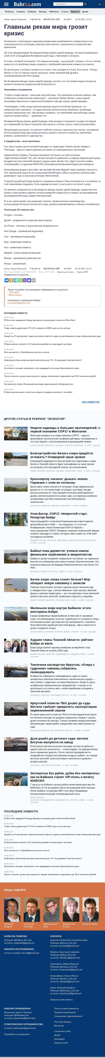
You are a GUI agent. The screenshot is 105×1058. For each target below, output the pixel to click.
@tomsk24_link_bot (69, 991)
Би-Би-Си (36, 19)
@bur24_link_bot (68, 943)
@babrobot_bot (21, 1015)
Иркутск (54, 571)
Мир (57, 19)
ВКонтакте (15, 295)
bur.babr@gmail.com (69, 946)
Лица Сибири (15, 890)
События (69, 445)
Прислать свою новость (61, 1000)
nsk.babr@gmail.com (69, 982)
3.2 (21, 1052)
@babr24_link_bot (23, 940)
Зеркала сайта (61, 1043)
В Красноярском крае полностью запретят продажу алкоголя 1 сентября (38, 392)
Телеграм (14, 292)
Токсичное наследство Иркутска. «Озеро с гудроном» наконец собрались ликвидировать (62, 668)
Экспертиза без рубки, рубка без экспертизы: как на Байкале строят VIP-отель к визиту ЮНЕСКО (65, 777)
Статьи (64, 11)
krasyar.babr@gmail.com (70, 970)
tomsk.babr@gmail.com (70, 993)
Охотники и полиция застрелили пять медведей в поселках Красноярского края (41, 368)
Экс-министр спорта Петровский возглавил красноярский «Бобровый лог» (38, 384)
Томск (79, 471)
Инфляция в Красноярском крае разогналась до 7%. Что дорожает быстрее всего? (43, 360)
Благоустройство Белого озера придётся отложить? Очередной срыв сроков (61, 455)
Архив (85, 11)
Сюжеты (20, 11)
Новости (75, 11)
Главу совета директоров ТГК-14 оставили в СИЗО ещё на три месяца (37, 328)
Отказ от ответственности (66, 1008)
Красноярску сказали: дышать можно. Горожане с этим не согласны (59, 480)
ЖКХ (52, 730)
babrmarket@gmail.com (24, 1028)
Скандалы (60, 471)
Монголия (78, 445)
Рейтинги (54, 11)
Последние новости (15, 313)
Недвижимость (62, 654)
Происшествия (62, 600)
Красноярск (65, 505)
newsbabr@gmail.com (19, 303)
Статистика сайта (62, 1031)
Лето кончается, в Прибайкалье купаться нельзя (26, 352)
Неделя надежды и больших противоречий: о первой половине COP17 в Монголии (65, 429)
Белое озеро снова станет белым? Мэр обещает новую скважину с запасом (60, 581)
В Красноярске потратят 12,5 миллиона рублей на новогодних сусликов (38, 344)
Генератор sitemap (66, 1052)
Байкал (62, 571)
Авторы (42, 11)
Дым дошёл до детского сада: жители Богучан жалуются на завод (59, 740)
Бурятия (75, 632)
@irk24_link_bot (68, 955)
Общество (59, 730)
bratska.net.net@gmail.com (26, 953)
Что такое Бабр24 (62, 1022)
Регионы (9, 11)
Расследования (47, 800)
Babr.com (27, 4)
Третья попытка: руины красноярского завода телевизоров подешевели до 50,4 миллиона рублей (50, 376)
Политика (59, 445)
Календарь (59, 1039)
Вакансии (59, 1026)
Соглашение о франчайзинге (68, 1016)
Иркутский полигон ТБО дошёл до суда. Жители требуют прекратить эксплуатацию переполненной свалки (63, 706)
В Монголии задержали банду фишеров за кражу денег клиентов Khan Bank (39, 320)
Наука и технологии (77, 540)
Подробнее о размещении (17, 1034)
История (58, 632)
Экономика (71, 471)
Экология (48, 19)
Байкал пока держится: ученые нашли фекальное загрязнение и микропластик (61, 552)
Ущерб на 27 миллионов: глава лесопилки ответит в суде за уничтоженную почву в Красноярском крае (52, 336)
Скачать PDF (82, 272)
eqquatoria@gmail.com (24, 1018)
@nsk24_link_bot (68, 979)
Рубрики (31, 11)
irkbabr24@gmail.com (69, 958)
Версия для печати (65, 272)
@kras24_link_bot (68, 967)
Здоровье (55, 505)
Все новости (90, 402)
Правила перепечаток (65, 1012)
